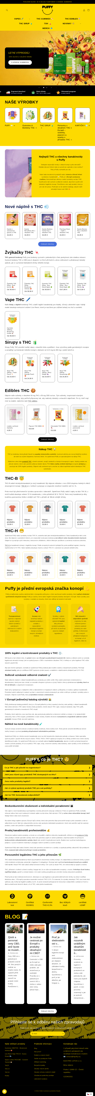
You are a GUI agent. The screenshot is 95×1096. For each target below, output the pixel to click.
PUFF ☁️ (9, 125)
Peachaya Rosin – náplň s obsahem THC (65, 230)
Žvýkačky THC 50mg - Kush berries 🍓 (11, 285)
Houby (7, 1075)
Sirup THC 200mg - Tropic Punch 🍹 (12, 372)
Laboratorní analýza (40, 1079)
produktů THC (27, 461)
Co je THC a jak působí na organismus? (23, 768)
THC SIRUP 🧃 (46, 125)
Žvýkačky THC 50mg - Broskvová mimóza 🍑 (29, 286)
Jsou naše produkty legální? (18, 781)
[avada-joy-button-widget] (4, 1091)
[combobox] (89, 1094)
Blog (35, 1048)
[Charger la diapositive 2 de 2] (46, 87)
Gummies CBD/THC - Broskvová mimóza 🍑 (16, 1049)
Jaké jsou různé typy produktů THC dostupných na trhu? (30, 775)
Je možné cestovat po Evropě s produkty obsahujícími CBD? (36, 945)
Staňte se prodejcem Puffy (43, 1058)
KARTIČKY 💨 (81, 125)
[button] (7, 10)
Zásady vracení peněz (41, 1068)
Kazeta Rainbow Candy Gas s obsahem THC (47, 230)
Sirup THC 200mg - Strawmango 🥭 (65, 372)
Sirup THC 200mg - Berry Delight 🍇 (46, 372)
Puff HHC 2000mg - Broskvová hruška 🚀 (10, 330)
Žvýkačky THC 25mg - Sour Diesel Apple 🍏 (65, 285)
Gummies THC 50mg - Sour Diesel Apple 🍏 (47, 285)
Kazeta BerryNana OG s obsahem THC (29, 230)
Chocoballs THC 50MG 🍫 (58, 427)
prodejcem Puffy (82, 835)
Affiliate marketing (40, 1062)
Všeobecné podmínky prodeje (44, 1075)
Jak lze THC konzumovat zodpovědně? (22, 795)
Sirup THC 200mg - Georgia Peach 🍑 (29, 373)
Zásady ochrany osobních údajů (44, 1072)
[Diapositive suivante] (51, 87)
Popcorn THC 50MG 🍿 (36, 426)
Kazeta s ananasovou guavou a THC (11, 230)
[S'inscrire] (63, 1033)
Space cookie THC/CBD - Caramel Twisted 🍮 (16, 1061)
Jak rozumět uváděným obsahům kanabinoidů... (80, 945)
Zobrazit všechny (47, 244)
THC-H (7, 545)
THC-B (24, 486)
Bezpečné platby (39, 1065)
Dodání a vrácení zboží (42, 1055)
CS (91, 1094)
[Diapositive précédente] (39, 87)
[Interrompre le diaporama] (56, 87)
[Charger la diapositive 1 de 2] (43, 87)
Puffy (40, 1091)
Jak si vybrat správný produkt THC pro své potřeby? (28, 788)
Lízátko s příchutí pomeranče (78, 427)
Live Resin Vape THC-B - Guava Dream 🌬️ (15, 1055)
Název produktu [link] (11, 521)
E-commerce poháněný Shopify (51, 1091)
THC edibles (32, 401)
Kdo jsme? (37, 1051)
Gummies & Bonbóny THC (28, 126)
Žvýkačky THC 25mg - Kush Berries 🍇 (81, 285)
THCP (7, 1065)
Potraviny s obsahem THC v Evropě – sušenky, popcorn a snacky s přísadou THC (65, 132)
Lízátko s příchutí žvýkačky (12, 427)
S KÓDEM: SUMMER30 (20, 62)
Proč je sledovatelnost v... (58, 940)
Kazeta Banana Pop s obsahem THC (82, 230)
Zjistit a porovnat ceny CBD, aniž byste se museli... (14, 943)
